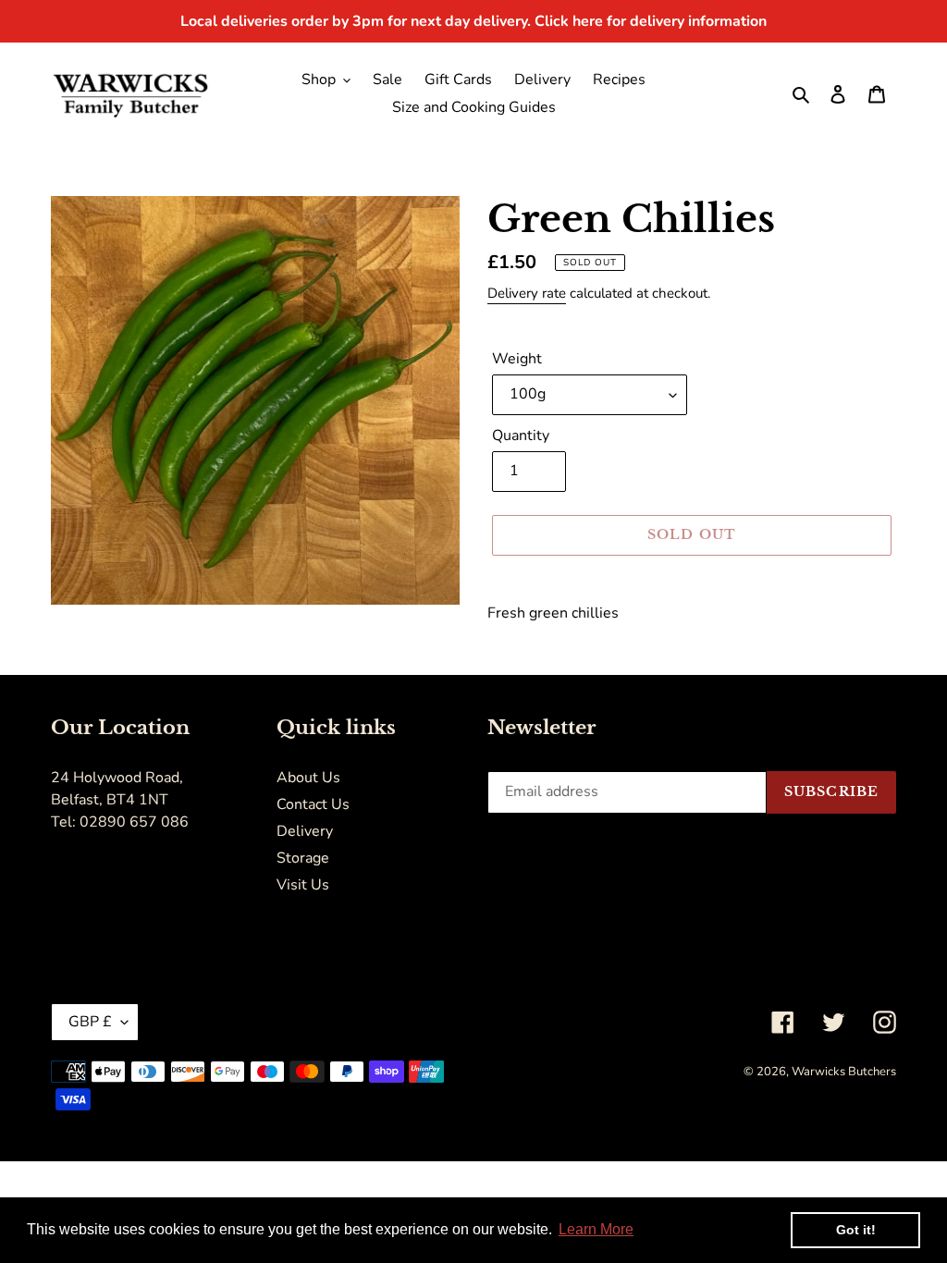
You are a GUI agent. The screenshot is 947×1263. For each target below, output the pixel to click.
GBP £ (90, 1022)
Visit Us (303, 885)
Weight (517, 359)
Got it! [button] (856, 1229)
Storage (303, 858)
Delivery (305, 831)
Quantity (520, 435)
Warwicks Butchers (844, 1071)
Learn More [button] (596, 1229)
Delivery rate (526, 293)
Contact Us (313, 804)
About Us (308, 777)
